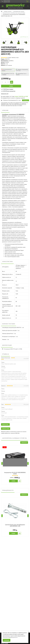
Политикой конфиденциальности (10, 637)
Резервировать (25, 100)
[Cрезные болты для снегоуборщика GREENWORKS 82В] (15, 511)
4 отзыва (9, 57)
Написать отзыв (15, 57)
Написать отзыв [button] (5, 428)
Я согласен (6, 640)
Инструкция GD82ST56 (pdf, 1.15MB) (13, 349)
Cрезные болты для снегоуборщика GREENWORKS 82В (15, 525)
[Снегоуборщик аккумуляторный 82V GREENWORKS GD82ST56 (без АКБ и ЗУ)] (4, 42)
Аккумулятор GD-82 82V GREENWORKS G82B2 (15, 473)
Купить (11, 86)
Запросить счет (4, 93)
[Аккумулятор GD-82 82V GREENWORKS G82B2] (15, 458)
